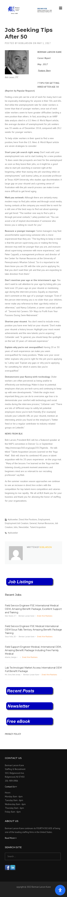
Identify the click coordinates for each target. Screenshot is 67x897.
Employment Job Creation (16, 523)
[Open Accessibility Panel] (60, 890)
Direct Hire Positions (28, 519)
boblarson (25, 43)
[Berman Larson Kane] (30, 10)
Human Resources (46, 523)
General (33, 523)
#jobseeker (13, 519)
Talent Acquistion (38, 527)
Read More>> (11, 838)
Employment (44, 519)
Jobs (16, 527)
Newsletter (24, 527)
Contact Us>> (11, 786)
